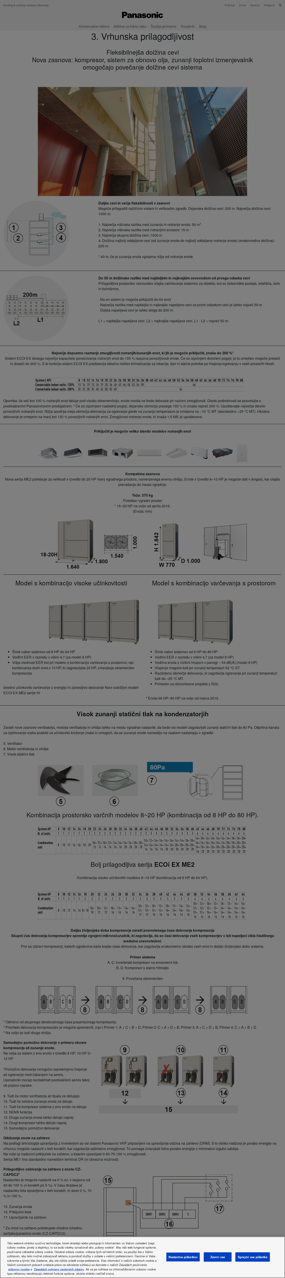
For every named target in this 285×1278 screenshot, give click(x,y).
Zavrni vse (217, 1257)
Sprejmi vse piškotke (252, 1257)
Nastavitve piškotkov (183, 1257)
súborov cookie (19, 1269)
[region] (142, 1257)
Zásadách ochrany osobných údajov (59, 1269)
